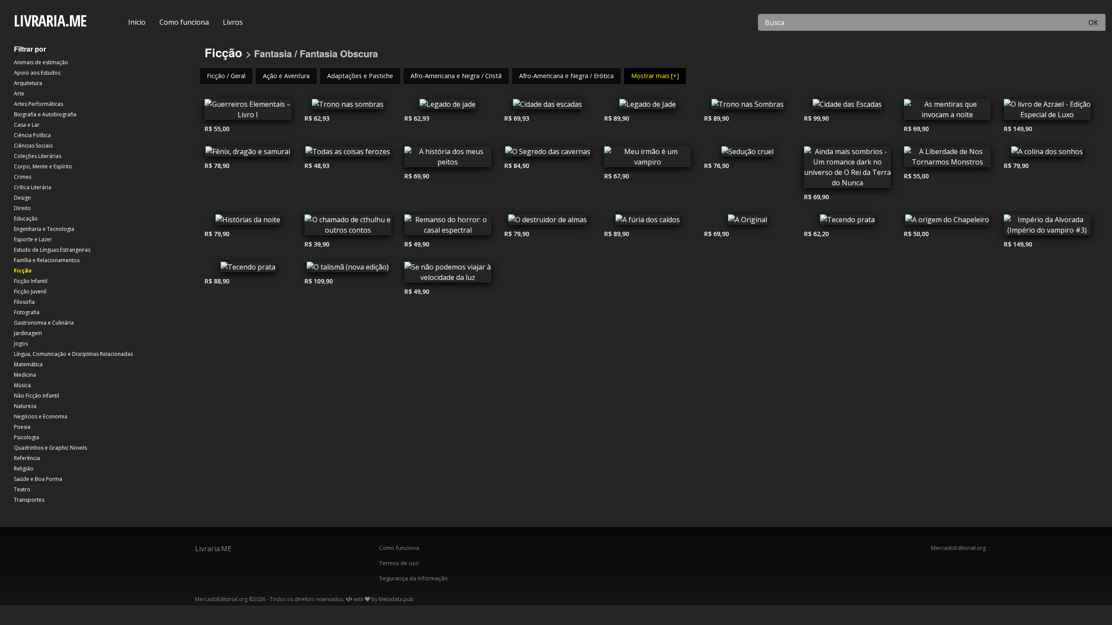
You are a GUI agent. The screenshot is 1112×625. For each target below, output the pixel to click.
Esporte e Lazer (33, 239)
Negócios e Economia (40, 416)
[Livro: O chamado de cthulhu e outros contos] (347, 227)
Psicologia (26, 437)
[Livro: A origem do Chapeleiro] (947, 221)
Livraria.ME (213, 548)
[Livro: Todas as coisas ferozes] (347, 153)
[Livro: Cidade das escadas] (547, 106)
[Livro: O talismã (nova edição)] (347, 269)
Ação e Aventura (286, 76)
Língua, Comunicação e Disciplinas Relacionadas (73, 354)
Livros (233, 22)
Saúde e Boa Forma (38, 479)
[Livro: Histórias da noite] (248, 221)
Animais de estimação (41, 62)
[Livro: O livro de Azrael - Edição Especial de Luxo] (1047, 111)
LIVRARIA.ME (50, 20)
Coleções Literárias (37, 156)
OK (1093, 22)
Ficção (23, 270)
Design (22, 197)
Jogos (21, 343)
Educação (26, 218)
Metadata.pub (396, 599)
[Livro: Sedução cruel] (747, 153)
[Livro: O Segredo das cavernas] (547, 153)
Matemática (28, 364)
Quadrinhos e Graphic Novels (50, 447)
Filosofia (24, 302)
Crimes (22, 177)
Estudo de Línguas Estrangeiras (52, 249)
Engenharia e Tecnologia (44, 229)
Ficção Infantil (30, 281)
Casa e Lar (27, 124)
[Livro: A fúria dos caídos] (647, 221)
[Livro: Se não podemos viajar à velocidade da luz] (447, 274)
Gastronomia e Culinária (44, 322)
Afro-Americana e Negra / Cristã (456, 76)
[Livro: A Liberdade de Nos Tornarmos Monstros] (947, 158)
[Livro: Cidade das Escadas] (847, 106)
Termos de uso (399, 563)
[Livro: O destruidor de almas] (547, 221)
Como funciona (184, 22)
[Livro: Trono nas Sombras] (747, 106)
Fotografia (27, 312)
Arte (19, 93)
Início (137, 22)
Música (22, 385)
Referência (27, 458)
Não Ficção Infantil (36, 395)
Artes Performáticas (38, 104)
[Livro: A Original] (747, 221)
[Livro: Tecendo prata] (847, 221)
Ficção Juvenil (30, 291)
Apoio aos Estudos (37, 72)
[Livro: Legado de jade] (447, 106)
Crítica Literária (32, 187)
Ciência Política (32, 135)
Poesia (22, 427)
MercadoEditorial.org (958, 548)
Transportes (29, 499)
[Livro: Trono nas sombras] (347, 106)
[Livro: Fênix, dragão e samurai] (248, 153)
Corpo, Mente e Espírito (43, 166)
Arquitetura (28, 83)
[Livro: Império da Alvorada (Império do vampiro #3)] (1047, 227)
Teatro (22, 489)
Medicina (25, 374)
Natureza (25, 406)
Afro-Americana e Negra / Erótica (566, 76)
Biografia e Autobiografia (45, 114)
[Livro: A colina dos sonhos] (1047, 153)
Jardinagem (28, 333)
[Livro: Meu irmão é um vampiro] (647, 158)
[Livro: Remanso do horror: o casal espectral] (447, 227)
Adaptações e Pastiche (360, 76)
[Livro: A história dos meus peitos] (447, 158)
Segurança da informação (413, 578)
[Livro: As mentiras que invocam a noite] (947, 111)
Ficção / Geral (226, 76)
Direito (22, 208)
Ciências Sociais (33, 145)
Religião (23, 468)
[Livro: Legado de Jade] (647, 106)
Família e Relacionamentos (46, 260)
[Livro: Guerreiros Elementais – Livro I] (248, 111)
